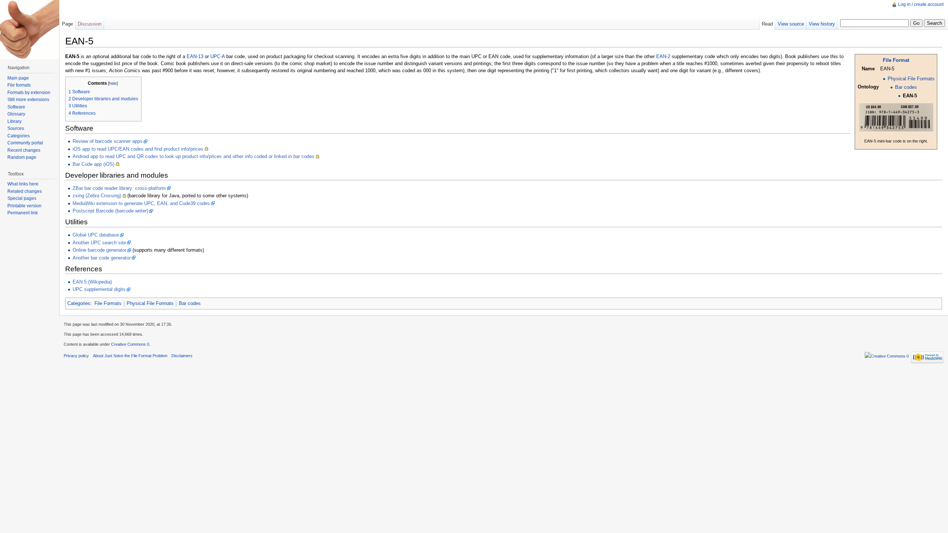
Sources (15, 128)
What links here (23, 184)
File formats (19, 85)
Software (16, 107)
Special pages (21, 198)
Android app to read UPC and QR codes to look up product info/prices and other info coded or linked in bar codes (193, 156)
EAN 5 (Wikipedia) (92, 282)
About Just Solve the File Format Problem (130, 355)
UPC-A (217, 56)
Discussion (89, 24)
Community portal (25, 142)
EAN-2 (663, 56)
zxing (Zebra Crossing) (97, 195)
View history (822, 24)
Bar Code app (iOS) (93, 164)
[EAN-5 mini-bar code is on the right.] (896, 117)
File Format (896, 60)
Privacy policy (76, 355)
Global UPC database (96, 235)
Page (67, 24)
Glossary (16, 114)
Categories (78, 303)
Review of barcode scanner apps (108, 141)
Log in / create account (921, 4)
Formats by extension (28, 92)
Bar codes (906, 87)
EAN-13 (195, 56)
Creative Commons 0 (130, 344)
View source (791, 24)
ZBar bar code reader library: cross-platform (119, 188)
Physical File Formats (911, 78)
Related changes (24, 191)
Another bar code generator (102, 258)
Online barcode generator (99, 250)
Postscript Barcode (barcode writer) (110, 211)
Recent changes (23, 150)
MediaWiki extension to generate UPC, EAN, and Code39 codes (141, 203)
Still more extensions (28, 99)
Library (14, 121)
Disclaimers (182, 355)
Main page (18, 78)
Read (767, 24)
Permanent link (22, 212)
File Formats (107, 303)
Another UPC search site (99, 242)
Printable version (24, 205)
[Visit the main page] (29, 29)
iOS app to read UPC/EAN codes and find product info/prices (138, 149)
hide (113, 83)
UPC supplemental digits (99, 289)
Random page (21, 157)
